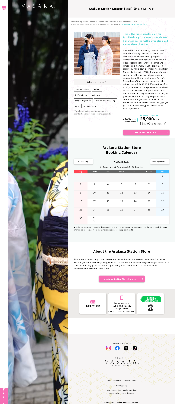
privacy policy (122, 385)
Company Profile (114, 380)
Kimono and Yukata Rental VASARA (83, 25)
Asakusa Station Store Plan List (109, 25)
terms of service (130, 380)
